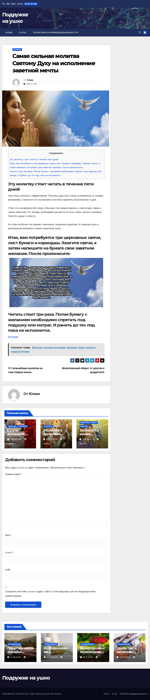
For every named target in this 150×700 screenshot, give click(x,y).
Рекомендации (14, 644)
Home (8, 32)
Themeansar (56, 694)
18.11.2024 (88, 657)
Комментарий (13, 474)
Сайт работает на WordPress (15, 694)
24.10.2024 (125, 657)
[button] (140, 32)
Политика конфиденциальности (55, 32)
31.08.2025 (16, 657)
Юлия (30, 80)
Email (9, 552)
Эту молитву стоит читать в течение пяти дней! (34, 159)
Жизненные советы (88, 422)
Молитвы (17, 49)
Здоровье (12, 426)
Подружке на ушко (26, 678)
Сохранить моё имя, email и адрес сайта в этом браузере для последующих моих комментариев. (50, 593)
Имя (8, 535)
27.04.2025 (52, 657)
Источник (13, 336)
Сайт (8, 569)
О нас (23, 32)
